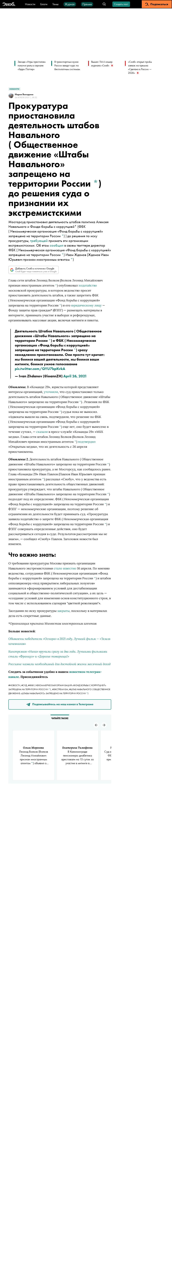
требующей (39, 240)
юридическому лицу (86, 305)
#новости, (14, 685)
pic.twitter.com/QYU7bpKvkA (40, 368)
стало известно (65, 568)
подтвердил (87, 442)
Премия (87, 4)
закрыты (63, 611)
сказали (42, 432)
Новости (30, 4)
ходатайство (88, 285)
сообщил (56, 245)
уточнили (51, 392)
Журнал (70, 4)
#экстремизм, (60, 689)
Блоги (43, 4)
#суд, (24, 685)
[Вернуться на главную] (9, 4)
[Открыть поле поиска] (104, 4)
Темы (55, 4)
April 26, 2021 (75, 376)
